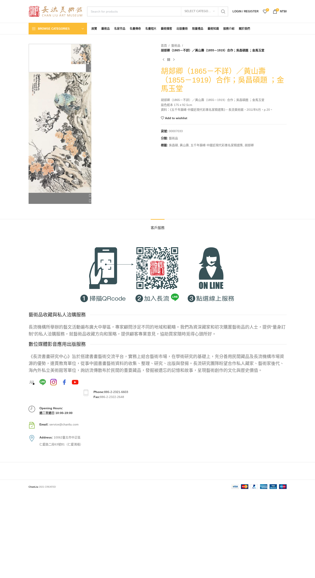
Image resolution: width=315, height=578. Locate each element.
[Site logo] (56, 11)
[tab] (158, 225)
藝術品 (175, 45)
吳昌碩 (173, 145)
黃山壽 (184, 145)
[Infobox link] (158, 425)
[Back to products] (168, 59)
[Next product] (173, 59)
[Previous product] (163, 59)
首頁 (164, 45)
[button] (60, 195)
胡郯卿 (249, 145)
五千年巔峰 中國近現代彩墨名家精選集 (217, 145)
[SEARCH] (223, 11)
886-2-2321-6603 (116, 392)
